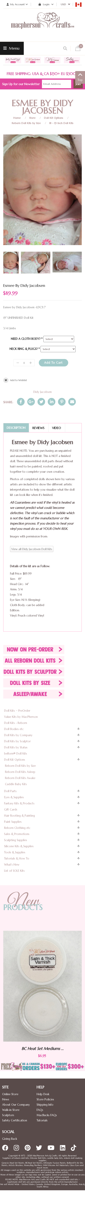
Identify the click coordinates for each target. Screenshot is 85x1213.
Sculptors (8, 1115)
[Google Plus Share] (31, 402)
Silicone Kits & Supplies (19, 846)
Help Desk (43, 1094)
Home (17, 117)
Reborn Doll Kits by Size (26, 123)
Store (32, 117)
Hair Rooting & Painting (19, 815)
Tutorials (42, 1120)
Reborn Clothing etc (17, 828)
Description (16, 428)
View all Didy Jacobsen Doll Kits (31, 549)
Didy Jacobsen (42, 392)
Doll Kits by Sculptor (17, 741)
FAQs (40, 1110)
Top (80, 80)
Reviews (38, 428)
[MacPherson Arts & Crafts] (42, 25)
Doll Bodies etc (14, 729)
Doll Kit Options (53, 117)
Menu (13, 48)
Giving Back (9, 1139)
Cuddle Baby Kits (16, 784)
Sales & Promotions (16, 834)
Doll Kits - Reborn (15, 723)
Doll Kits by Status (15, 747)
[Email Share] (72, 402)
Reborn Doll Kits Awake (20, 778)
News (5, 1099)
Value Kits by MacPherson (21, 717)
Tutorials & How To (16, 858)
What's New (11, 864)
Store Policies (45, 1099)
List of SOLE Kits (14, 871)
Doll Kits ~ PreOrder (17, 711)
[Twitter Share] (41, 402)
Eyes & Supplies (14, 797)
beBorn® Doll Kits (15, 753)
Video (56, 428)
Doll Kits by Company (18, 735)
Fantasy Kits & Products (19, 803)
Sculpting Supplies (15, 840)
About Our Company (16, 1105)
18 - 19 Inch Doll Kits (61, 123)
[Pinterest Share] (62, 402)
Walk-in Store (10, 1110)
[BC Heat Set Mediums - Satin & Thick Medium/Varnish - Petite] (42, 986)
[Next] (75, 171)
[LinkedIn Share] (51, 402)
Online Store (10, 1094)
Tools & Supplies (14, 852)
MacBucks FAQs (47, 1115)
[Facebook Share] (21, 402)
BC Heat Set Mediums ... (43, 1048)
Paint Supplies (13, 822)
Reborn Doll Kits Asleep (20, 772)
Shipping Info (45, 1105)
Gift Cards (10, 809)
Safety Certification (14, 1120)
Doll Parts (10, 791)
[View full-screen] (75, 139)
